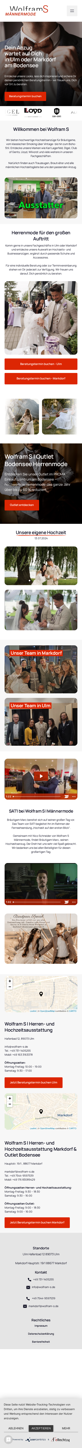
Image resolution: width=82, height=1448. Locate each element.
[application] (41, 994)
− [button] (10, 986)
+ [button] (10, 981)
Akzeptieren (41, 1428)
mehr (66, 1428)
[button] (41, 994)
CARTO (72, 1010)
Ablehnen (15, 1428)
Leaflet (33, 1010)
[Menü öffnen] (72, 11)
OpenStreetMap (47, 1010)
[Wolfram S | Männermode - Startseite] (28, 11)
